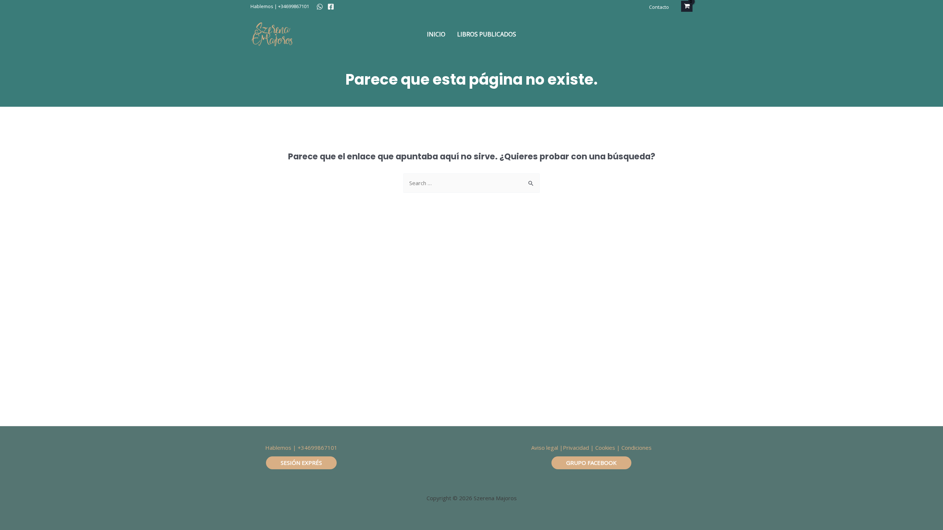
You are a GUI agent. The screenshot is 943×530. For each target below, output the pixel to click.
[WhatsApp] (319, 6)
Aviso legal (544, 447)
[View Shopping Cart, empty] (687, 6)
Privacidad (576, 447)
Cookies (605, 447)
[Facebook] (330, 6)
